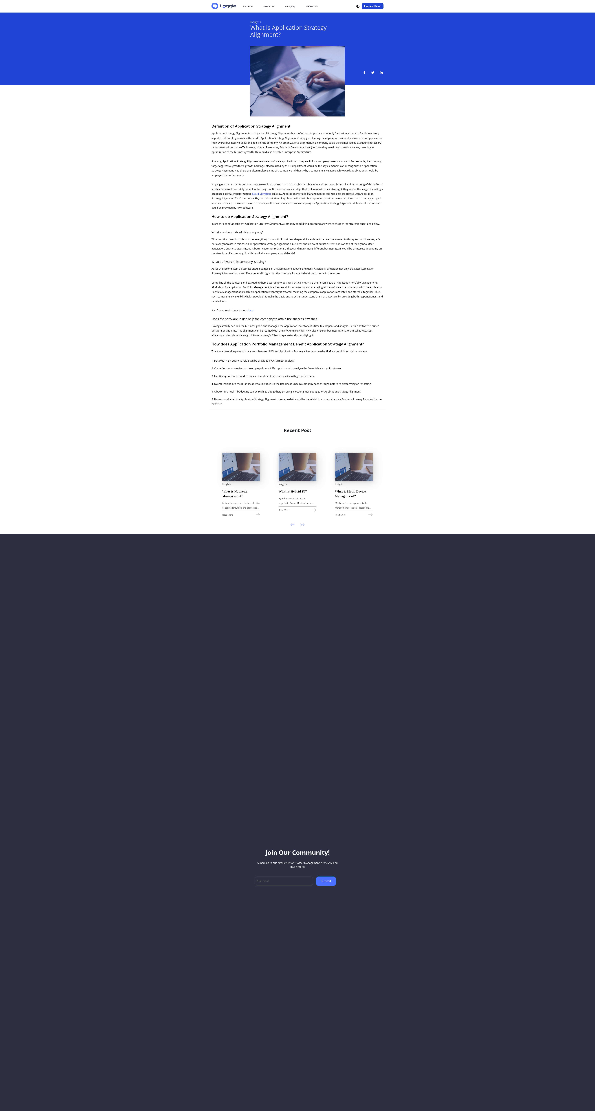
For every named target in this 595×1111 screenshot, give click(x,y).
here (250, 310)
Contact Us (312, 6)
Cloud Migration (261, 193)
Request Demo (372, 6)
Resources (268, 6)
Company (290, 6)
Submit (326, 881)
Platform (248, 6)
